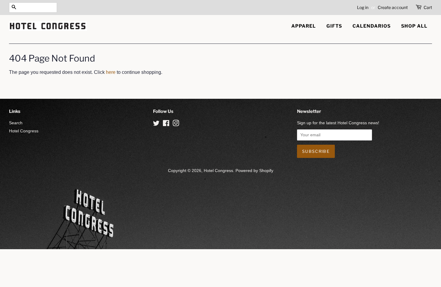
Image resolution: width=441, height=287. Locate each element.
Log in (362, 7)
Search (15, 123)
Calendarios (371, 26)
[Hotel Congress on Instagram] (175, 124)
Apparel (303, 26)
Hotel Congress (23, 131)
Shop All (414, 26)
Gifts (334, 26)
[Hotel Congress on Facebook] (166, 124)
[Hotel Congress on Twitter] (156, 124)
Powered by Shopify (254, 170)
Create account (393, 7)
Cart (428, 7)
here (111, 72)
